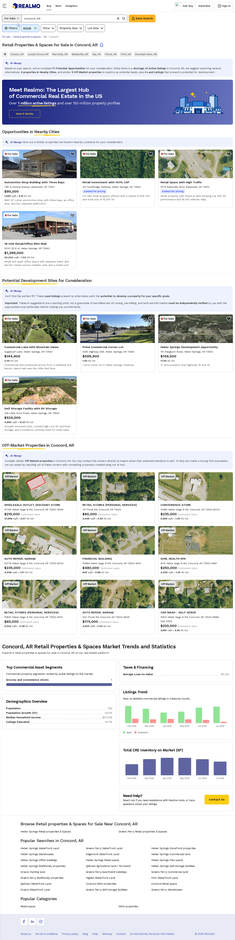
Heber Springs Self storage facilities (173, 866)
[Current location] (5, 54)
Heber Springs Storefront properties (173, 848)
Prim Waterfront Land (164, 877)
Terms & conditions (46, 933)
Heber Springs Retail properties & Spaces (46, 831)
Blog (85, 933)
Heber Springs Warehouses (37, 854)
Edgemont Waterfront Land (102, 854)
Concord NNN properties (101, 883)
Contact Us (217, 799)
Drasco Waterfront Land (35, 889)
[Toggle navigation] (5, 5)
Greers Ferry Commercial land (169, 872)
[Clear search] (118, 18)
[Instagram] (40, 921)
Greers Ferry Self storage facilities (107, 889)
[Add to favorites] (72, 154)
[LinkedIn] (32, 921)
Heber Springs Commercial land (170, 854)
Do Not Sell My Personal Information (152, 933)
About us (26, 933)
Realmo (26, 6)
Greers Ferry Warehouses (166, 889)
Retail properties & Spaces (27, 36)
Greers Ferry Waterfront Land (104, 848)
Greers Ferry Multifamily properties (42, 877)
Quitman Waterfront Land (36, 883)
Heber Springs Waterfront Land (40, 848)
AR (45, 36)
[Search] (123, 18)
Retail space (28, 906)
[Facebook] (24, 921)
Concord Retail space (164, 883)
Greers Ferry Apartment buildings (106, 872)
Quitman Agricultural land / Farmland (108, 866)
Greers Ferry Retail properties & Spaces (143, 831)
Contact (121, 933)
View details (39, 179)
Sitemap (107, 933)
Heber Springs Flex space (167, 860)
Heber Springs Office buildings (39, 860)
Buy (49, 5)
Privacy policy (70, 933)
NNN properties (128, 906)
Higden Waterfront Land (100, 877)
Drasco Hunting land (33, 872)
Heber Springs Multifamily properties (43, 866)
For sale (6, 36)
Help (95, 933)
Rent (58, 5)
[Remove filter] (35, 28)
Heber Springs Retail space (102, 860)
